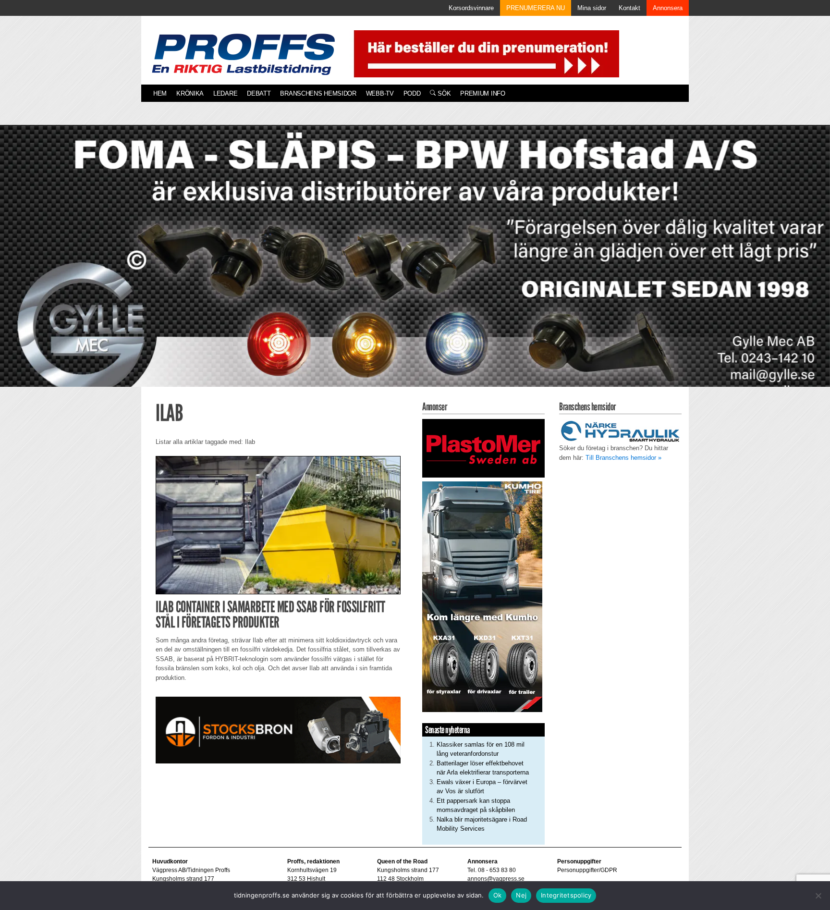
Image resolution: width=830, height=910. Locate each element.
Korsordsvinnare (471, 8)
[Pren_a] (484, 53)
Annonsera (668, 8)
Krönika (190, 93)
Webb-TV (380, 93)
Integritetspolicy (566, 895)
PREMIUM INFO (482, 93)
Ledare (225, 93)
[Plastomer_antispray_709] (483, 448)
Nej (521, 895)
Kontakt (629, 8)
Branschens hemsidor (318, 93)
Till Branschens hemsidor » (623, 457)
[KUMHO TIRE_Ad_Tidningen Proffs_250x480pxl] (482, 596)
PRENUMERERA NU (535, 8)
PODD (412, 93)
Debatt (258, 93)
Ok (497, 895)
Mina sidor (591, 8)
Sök (443, 93)
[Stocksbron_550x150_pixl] (278, 729)
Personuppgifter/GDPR (587, 870)
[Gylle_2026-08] (415, 267)
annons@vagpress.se (496, 878)
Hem (160, 93)
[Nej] (818, 895)
